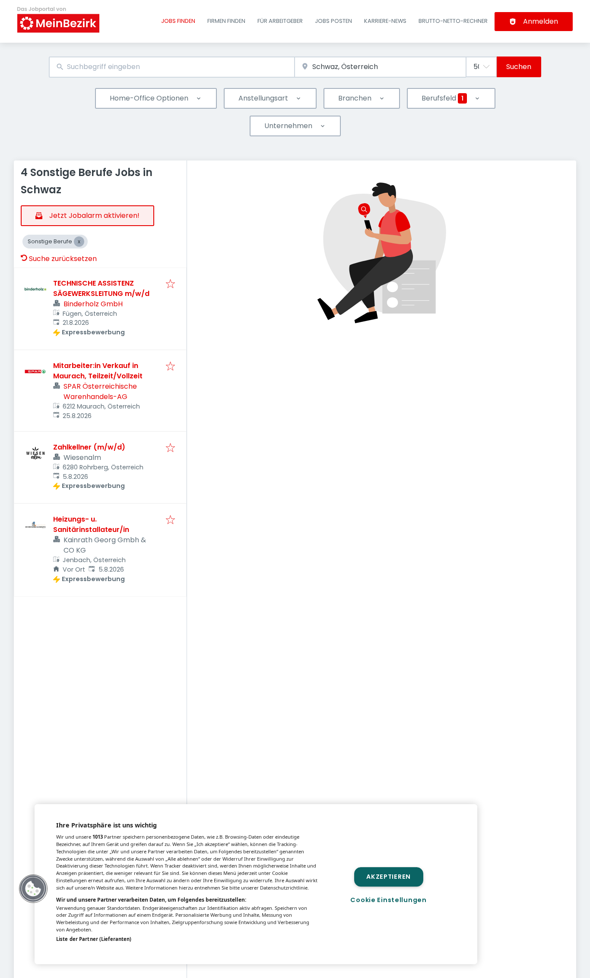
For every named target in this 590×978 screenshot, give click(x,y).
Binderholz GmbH (93, 304)
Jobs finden (178, 21)
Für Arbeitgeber (280, 21)
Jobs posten (333, 21)
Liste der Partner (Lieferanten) (93, 939)
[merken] (170, 284)
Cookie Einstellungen (388, 900)
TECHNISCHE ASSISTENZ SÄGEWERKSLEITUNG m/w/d (101, 288)
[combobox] (172, 67)
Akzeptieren (388, 876)
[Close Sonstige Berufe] (79, 241)
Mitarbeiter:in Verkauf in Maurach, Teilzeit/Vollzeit (98, 371)
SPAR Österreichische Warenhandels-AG (100, 391)
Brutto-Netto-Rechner (453, 21)
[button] (33, 889)
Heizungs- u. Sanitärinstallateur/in (91, 524)
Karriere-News (385, 21)
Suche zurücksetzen (63, 259)
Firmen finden (226, 21)
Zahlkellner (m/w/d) (89, 447)
